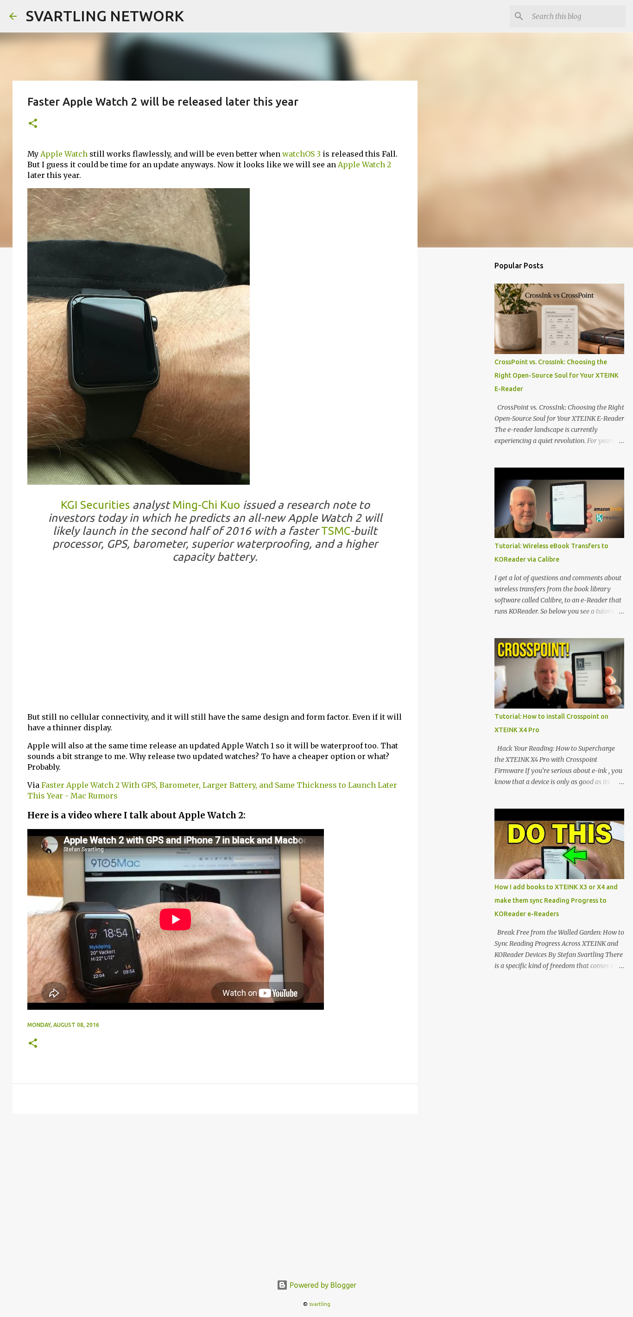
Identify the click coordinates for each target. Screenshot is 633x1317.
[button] (32, 124)
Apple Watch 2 (364, 164)
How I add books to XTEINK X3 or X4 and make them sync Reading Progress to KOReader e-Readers (556, 900)
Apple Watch (64, 153)
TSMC (335, 531)
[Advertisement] (215, 639)
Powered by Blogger (322, 1285)
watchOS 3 (301, 153)
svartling (319, 1304)
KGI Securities (95, 505)
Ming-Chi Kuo (206, 505)
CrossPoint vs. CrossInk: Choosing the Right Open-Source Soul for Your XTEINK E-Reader (556, 375)
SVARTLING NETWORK (105, 15)
